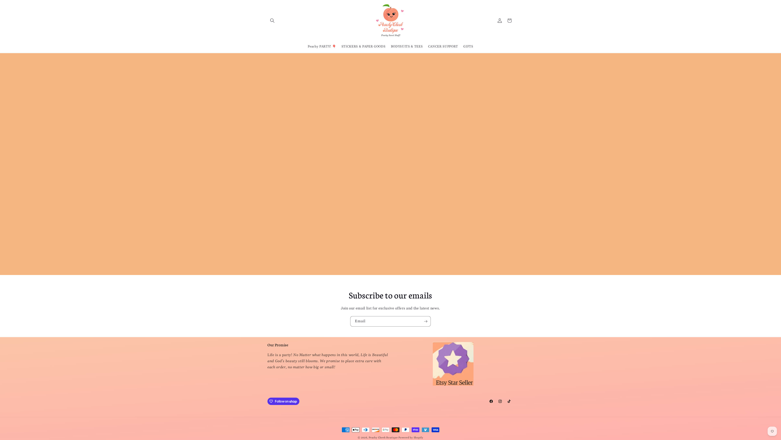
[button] (272, 20)
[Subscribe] (426, 321)
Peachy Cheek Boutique (383, 437)
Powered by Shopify (410, 437)
